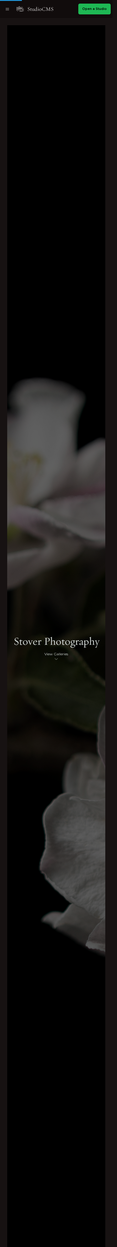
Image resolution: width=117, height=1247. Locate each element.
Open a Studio (94, 9)
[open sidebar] (7, 9)
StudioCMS (40, 9)
